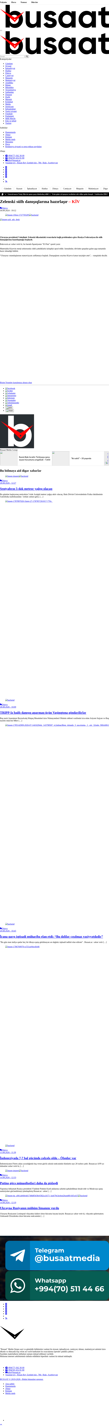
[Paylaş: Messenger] (10, 395)
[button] (9, 407)
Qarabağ (8, 114)
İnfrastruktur (10, 109)
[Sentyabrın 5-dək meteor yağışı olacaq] (16, 476)
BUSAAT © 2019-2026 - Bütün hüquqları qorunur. (21, 1379)
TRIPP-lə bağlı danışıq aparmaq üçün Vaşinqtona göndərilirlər (43, 712)
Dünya (8, 73)
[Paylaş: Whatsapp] (10, 393)
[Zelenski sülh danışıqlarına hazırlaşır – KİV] (21, 215)
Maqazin (9, 78)
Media (8, 104)
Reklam (8, 137)
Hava (13, 2)
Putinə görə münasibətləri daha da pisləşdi (29, 1183)
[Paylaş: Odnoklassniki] (12, 403)
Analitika (9, 83)
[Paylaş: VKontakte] (10, 400)
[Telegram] (6, 174)
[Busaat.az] (54, 27)
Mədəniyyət (10, 80)
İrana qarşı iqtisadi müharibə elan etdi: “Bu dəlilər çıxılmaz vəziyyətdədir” (51, 936)
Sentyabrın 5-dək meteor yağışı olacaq (26, 488)
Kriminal (9, 102)
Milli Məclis (10, 118)
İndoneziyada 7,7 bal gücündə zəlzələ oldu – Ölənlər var (38, 1158)
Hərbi (7, 97)
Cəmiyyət (9, 75)
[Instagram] (6, 172)
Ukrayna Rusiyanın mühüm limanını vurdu (29, 1208)
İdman (8, 85)
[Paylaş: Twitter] (9, 391)
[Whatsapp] (6, 177)
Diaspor (8, 94)
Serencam (9, 106)
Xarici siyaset (11, 111)
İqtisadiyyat (10, 68)
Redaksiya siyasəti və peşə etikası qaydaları (23, 146)
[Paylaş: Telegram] (10, 398)
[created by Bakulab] (57, 1420)
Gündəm (9, 63)
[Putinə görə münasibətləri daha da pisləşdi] (16, 1170)
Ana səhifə (9, 1384)
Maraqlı (8, 99)
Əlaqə (7, 135)
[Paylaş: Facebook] (10, 388)
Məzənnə (9, 142)
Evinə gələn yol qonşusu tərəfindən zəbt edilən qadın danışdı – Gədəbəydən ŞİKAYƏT (67, 194)
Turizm (8, 123)
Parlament (9, 116)
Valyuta (3, 2)
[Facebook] (6, 167)
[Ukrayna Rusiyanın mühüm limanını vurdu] (46, 1196)
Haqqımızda (10, 132)
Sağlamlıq (9, 92)
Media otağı (10, 139)
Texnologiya (10, 90)
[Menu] (1, 30)
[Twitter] (6, 170)
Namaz (24, 2)
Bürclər (34, 2)
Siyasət (8, 66)
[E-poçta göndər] (8, 405)
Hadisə (8, 71)
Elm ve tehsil (10, 121)
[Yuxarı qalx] (1, 1425)
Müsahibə (9, 87)
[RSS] (6, 181)
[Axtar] (27, 56)
